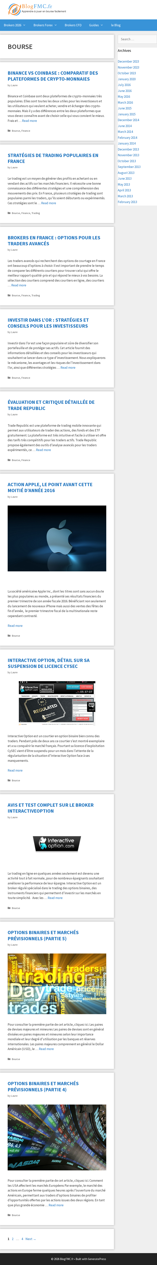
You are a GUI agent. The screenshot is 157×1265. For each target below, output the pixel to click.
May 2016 (124, 96)
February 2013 (127, 202)
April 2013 (124, 190)
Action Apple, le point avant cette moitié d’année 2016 (50, 487)
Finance (25, 130)
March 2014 (125, 132)
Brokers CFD (73, 25)
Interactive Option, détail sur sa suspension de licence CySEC (49, 663)
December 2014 (128, 120)
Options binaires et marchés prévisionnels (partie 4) (43, 1086)
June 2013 (125, 178)
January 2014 (127, 143)
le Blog (116, 25)
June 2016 (125, 91)
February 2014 (127, 138)
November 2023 (128, 67)
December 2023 (128, 61)
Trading (36, 213)
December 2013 (128, 149)
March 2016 (125, 102)
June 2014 (125, 126)
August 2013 (126, 173)
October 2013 (127, 161)
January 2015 (127, 114)
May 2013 (124, 184)
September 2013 (129, 167)
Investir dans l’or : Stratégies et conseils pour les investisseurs (48, 323)
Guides (94, 25)
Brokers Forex (43, 25)
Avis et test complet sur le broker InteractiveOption (51, 808)
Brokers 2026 (12, 25)
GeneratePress (97, 1259)
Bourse (16, 130)
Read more (29, 121)
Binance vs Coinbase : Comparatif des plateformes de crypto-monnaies (53, 76)
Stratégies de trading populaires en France (53, 158)
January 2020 (127, 79)
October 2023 (127, 73)
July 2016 (124, 85)
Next (30, 1239)
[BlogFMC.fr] (37, 9)
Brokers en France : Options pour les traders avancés (54, 240)
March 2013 (125, 196)
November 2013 (128, 155)
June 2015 (125, 108)
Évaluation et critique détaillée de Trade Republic (51, 405)
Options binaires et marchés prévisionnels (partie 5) (43, 935)
